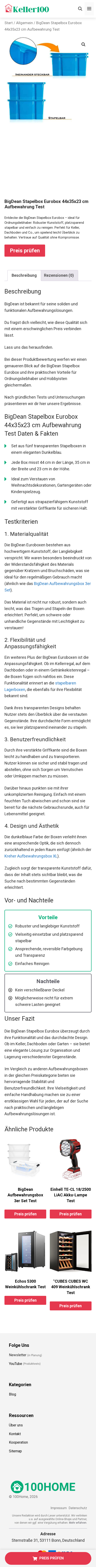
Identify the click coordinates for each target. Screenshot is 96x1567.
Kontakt (15, 1434)
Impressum (58, 1508)
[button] (83, 44)
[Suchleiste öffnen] (80, 8)
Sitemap (15, 1451)
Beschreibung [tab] (24, 275)
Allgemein (24, 23)
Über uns (16, 1425)
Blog (12, 1394)
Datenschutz (78, 1508)
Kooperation (18, 1442)
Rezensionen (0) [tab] (59, 275)
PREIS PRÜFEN (51, 1558)
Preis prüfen (25, 250)
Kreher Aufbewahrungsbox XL (30, 856)
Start (8, 23)
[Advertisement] (48, 165)
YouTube (15, 1363)
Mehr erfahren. (78, 1522)
